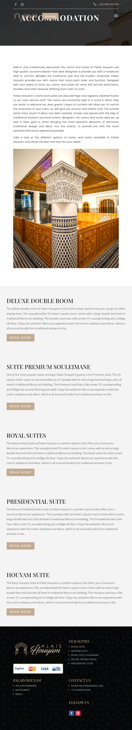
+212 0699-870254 (81, 689)
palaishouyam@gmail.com (87, 685)
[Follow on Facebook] (15, 4)
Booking (50, 16)
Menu (18, 694)
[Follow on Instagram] (22, 4)
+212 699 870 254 (109, 4)
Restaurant (22, 689)
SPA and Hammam (25, 685)
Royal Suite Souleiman (85, 655)
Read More (20, 337)
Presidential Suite (82, 663)
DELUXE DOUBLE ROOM (84, 659)
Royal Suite (78, 646)
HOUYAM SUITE (79, 650)
